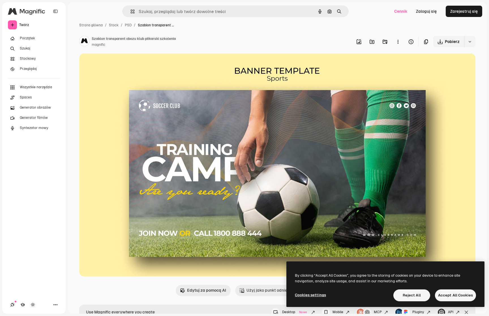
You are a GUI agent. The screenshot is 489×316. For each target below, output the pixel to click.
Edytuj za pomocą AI (206, 290)
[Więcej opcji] (398, 41)
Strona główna (91, 25)
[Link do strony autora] (84, 42)
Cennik (401, 11)
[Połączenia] (12, 304)
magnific (98, 44)
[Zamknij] (466, 312)
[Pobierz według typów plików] (469, 41)
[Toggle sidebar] (55, 11)
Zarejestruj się (464, 11)
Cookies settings (310, 295)
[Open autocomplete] (130, 11)
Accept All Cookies (455, 295)
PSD (128, 25)
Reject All (412, 295)
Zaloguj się (426, 11)
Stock (114, 25)
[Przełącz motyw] (32, 304)
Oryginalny (118, 64)
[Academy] (22, 304)
